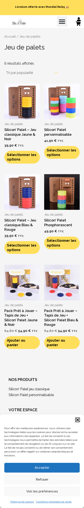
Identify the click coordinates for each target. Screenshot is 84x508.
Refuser (42, 479)
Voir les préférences (42, 491)
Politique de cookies (22, 501)
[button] (77, 420)
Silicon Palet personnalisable (31, 395)
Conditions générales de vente (54, 501)
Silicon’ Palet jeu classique (29, 389)
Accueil (10, 36)
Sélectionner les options (21, 157)
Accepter (42, 468)
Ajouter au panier (16, 342)
